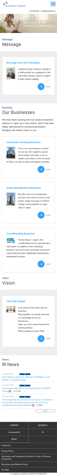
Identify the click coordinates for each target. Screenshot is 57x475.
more (48, 86)
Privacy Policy (7, 451)
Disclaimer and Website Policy (14, 464)
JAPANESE (34, 11)
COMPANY (14, 425)
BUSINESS (42, 425)
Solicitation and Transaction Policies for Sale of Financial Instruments (26, 457)
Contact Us (6, 445)
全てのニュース (45, 411)
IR (43, 432)
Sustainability (14, 432)
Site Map (5, 470)
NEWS (14, 439)
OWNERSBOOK (48, 11)
